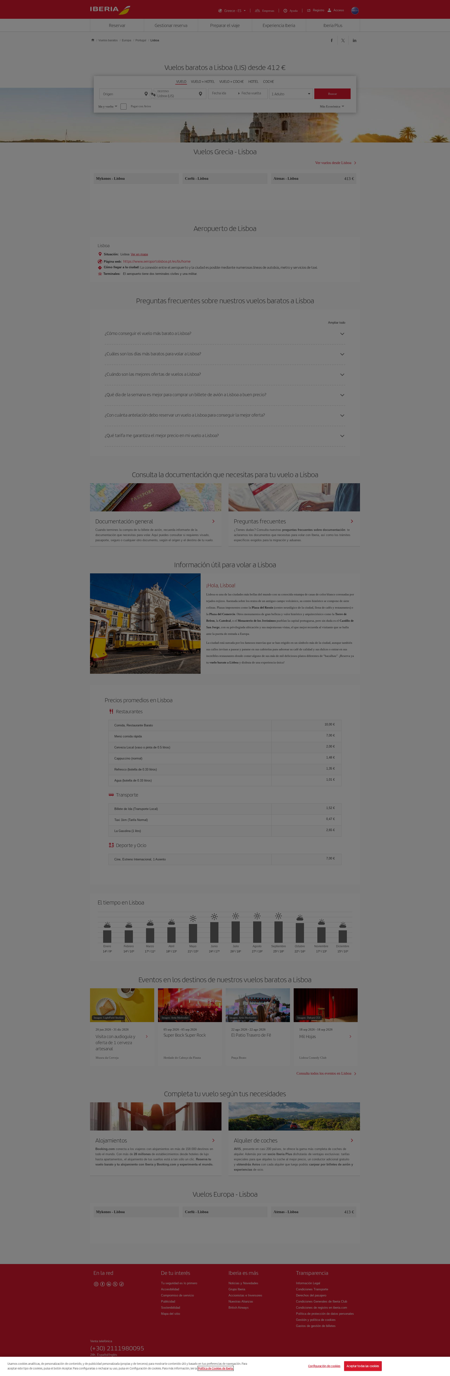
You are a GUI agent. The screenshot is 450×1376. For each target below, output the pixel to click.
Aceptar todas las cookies (363, 1366)
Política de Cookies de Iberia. (215, 1368)
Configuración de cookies (324, 1366)
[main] (225, 1366)
